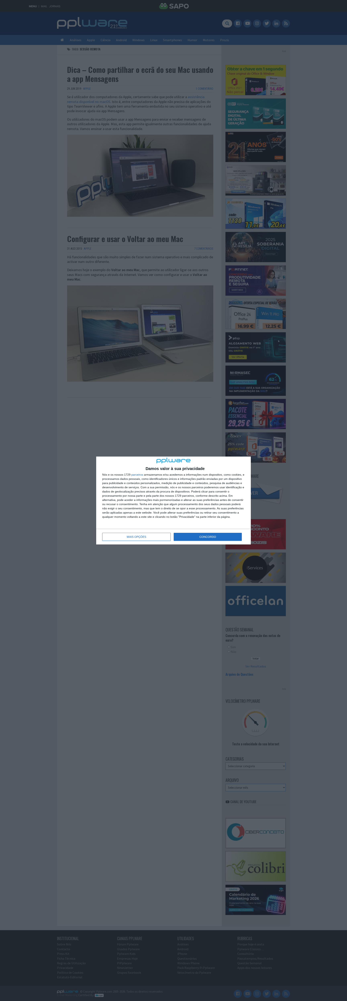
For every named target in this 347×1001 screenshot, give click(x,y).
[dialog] (173, 500)
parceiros (137, 474)
